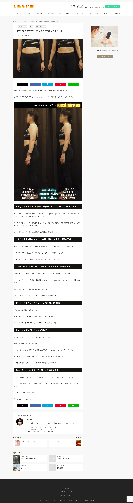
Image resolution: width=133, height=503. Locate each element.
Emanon (92, 500)
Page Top (66, 484)
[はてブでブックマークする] (47, 84)
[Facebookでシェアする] (35, 84)
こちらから (69, 495)
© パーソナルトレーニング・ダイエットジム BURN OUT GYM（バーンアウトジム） (61, 500)
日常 (31, 26)
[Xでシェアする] (22, 84)
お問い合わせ (112, 6)
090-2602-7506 (80, 6)
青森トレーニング (40, 26)
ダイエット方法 (23, 26)
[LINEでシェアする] (73, 84)
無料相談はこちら (105, 56)
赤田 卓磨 (29, 419)
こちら (31, 399)
